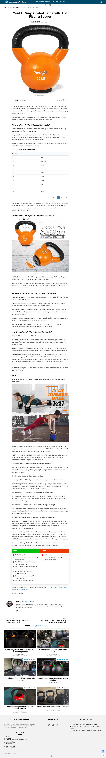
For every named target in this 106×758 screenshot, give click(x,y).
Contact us (8, 738)
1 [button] (58, 197)
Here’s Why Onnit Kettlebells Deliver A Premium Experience (20, 651)
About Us (8, 736)
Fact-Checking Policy (11, 745)
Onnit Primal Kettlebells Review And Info (53, 707)
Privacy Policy (9, 741)
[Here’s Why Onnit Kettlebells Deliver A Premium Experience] (20, 639)
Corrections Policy (10, 742)
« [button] (53, 197)
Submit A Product (57, 5)
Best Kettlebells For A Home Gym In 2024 (53, 651)
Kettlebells (42, 626)
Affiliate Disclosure (10, 746)
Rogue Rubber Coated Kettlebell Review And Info (53, 679)
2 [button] (61, 197)
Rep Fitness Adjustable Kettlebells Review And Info (20, 708)
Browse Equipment (51, 2)
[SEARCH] (101, 1)
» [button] (66, 197)
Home (31, 2)
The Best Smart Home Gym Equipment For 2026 (83, 724)
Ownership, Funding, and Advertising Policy (17, 739)
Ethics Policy (9, 743)
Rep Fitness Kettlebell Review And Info (20, 678)
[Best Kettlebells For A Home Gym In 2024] (53, 639)
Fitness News (39, 2)
